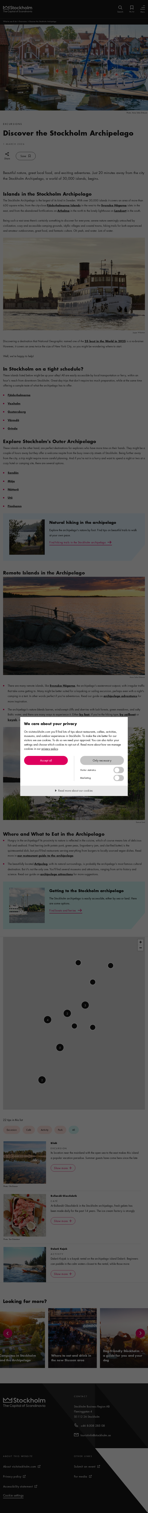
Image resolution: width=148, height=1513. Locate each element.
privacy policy (49, 749)
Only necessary (102, 760)
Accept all (46, 760)
